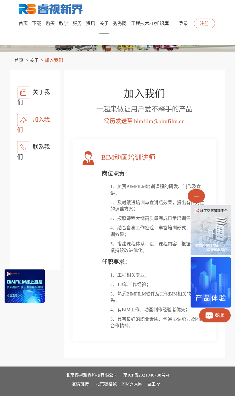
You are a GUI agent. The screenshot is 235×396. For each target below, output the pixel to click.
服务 (77, 23)
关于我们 (33, 97)
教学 (63, 23)
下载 (36, 23)
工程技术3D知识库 (150, 23)
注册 (204, 23)
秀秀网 (120, 23)
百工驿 (153, 384)
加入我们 (33, 124)
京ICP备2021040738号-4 (146, 375)
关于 (104, 23)
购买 (50, 23)
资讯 (90, 23)
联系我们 (33, 152)
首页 (23, 23)
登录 (183, 23)
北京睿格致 (106, 384)
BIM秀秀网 (132, 384)
